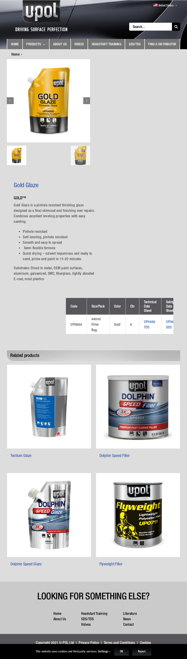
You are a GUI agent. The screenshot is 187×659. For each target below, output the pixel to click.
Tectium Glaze (20, 455)
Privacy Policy (89, 643)
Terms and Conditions (119, 643)
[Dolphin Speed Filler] (138, 407)
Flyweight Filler (110, 564)
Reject (141, 651)
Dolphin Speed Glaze (26, 564)
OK (121, 651)
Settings (103, 651)
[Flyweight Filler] (138, 515)
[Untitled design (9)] (48, 100)
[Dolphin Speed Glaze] (49, 515)
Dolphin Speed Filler (114, 455)
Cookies (145, 643)
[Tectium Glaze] (49, 407)
